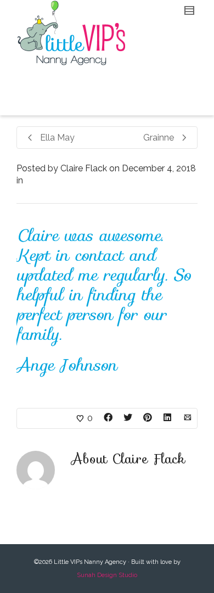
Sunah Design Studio (107, 575)
